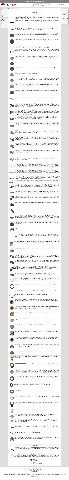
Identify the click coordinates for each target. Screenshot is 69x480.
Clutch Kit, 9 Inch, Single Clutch (19, 215)
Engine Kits (3, 10)
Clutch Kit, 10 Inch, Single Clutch (20, 184)
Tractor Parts (3, 9)
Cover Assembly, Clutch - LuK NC (20, 248)
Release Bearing (17, 389)
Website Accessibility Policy (34, 476)
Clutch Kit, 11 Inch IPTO (18, 202)
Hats (2, 16)
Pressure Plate (17, 324)
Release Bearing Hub (18, 414)
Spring (16, 431)
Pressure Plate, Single (18, 376)
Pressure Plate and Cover (16, 356)
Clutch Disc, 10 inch (18, 56)
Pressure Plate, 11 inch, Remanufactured (20, 369)
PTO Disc (16, 312)
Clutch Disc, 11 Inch (18, 61)
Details (43, 1)
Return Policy (3, 21)
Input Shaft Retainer (18, 299)
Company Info (3, 23)
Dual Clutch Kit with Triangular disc (20, 273)
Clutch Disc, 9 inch (17, 90)
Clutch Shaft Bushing (16, 241)
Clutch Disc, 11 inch (18, 78)
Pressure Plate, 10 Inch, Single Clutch (20, 363)
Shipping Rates (3, 20)
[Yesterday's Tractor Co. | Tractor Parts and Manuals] (8, 6)
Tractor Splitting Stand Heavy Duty (20, 447)
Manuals (2, 14)
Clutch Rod (16, 234)
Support (2, 27)
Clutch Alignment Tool (18, 16)
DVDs (2, 15)
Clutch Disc (16, 33)
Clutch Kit (16, 103)
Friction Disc (16, 278)
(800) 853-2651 (61, 4)
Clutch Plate (16, 222)
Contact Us (2, 19)
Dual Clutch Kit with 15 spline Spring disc (20, 266)
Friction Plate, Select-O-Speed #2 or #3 (20, 293)
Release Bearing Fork (18, 402)
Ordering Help (3, 22)
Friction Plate (17, 284)
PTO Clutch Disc (17, 306)
